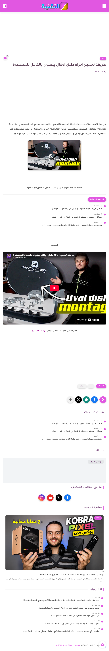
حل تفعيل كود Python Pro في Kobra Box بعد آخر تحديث (75, 616)
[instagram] (41, 497)
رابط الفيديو (38, 331)
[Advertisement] (54, 36)
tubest (81, 386)
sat (103, 58)
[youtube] (50, 497)
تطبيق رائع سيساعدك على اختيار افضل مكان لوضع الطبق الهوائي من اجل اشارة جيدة (61, 631)
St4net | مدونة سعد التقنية (68, 646)
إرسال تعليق (96, 462)
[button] (94, 399)
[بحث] (5, 6)
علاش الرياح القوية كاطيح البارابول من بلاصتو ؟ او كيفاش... (75, 209)
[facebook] (67, 497)
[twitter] (59, 497)
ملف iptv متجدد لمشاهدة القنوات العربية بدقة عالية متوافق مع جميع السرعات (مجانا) (61, 600)
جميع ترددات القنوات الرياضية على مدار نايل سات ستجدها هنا (72, 624)
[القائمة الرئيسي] (104, 6)
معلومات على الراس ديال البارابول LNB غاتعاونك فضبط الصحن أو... (71, 225)
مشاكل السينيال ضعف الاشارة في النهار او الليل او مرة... (76, 217)
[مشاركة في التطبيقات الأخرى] (70, 399)
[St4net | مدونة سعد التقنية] (54, 6)
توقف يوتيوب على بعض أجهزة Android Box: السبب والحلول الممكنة (69, 608)
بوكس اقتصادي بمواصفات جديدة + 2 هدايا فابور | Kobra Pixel (72, 575)
